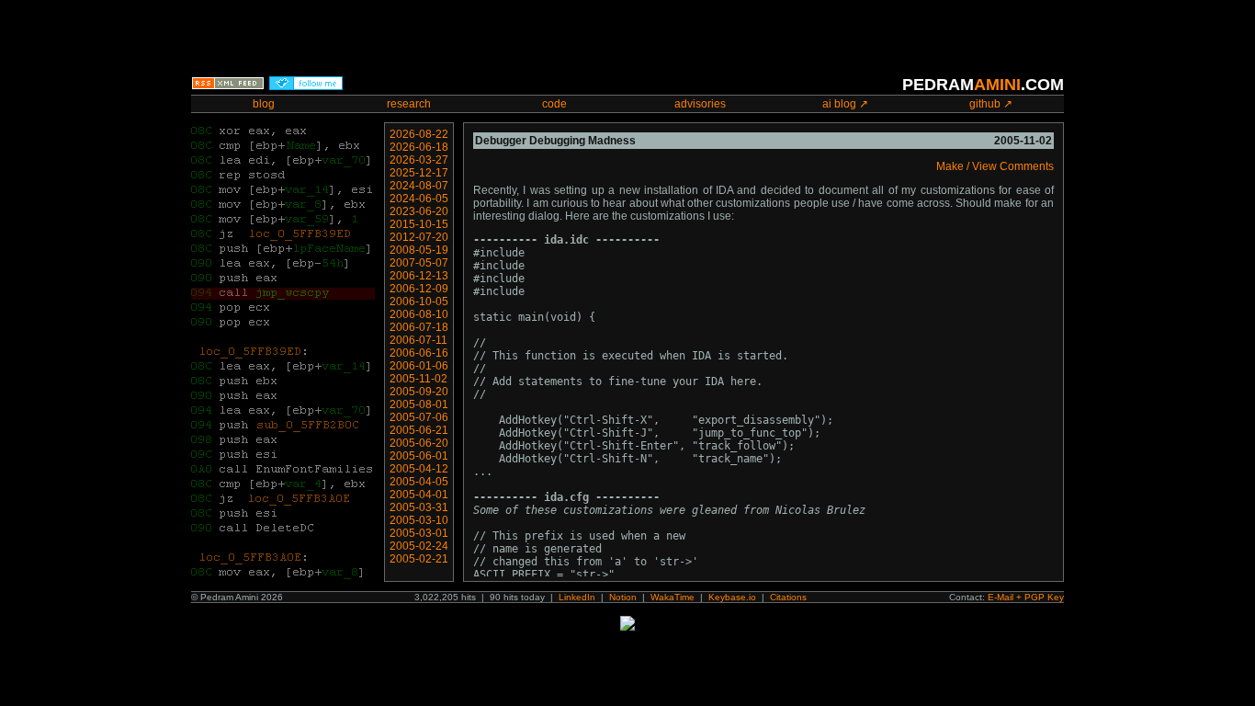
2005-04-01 (419, 494)
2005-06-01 (419, 456)
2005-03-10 (419, 520)
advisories (700, 103)
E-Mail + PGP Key (1026, 597)
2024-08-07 (419, 185)
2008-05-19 (419, 250)
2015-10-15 (419, 224)
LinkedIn (577, 597)
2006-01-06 (419, 365)
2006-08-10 (419, 314)
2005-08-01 (419, 404)
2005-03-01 (419, 533)
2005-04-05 (419, 481)
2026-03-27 (419, 160)
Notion (623, 597)
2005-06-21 (419, 430)
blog (264, 103)
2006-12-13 (419, 275)
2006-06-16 (419, 353)
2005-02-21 (419, 558)
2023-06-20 (419, 211)
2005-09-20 (419, 391)
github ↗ (990, 103)
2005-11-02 (418, 378)
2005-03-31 (419, 507)
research (409, 103)
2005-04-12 (419, 468)
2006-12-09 (419, 288)
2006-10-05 (419, 301)
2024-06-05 (419, 198)
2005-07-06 (419, 417)
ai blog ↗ (845, 103)
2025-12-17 (419, 172)
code (554, 103)
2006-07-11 (418, 340)
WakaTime (672, 597)
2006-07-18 (419, 327)
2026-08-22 (419, 134)
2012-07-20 (419, 237)
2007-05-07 (419, 262)
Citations (788, 597)
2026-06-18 (419, 147)
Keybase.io (732, 597)
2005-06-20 (419, 443)
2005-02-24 (419, 546)
